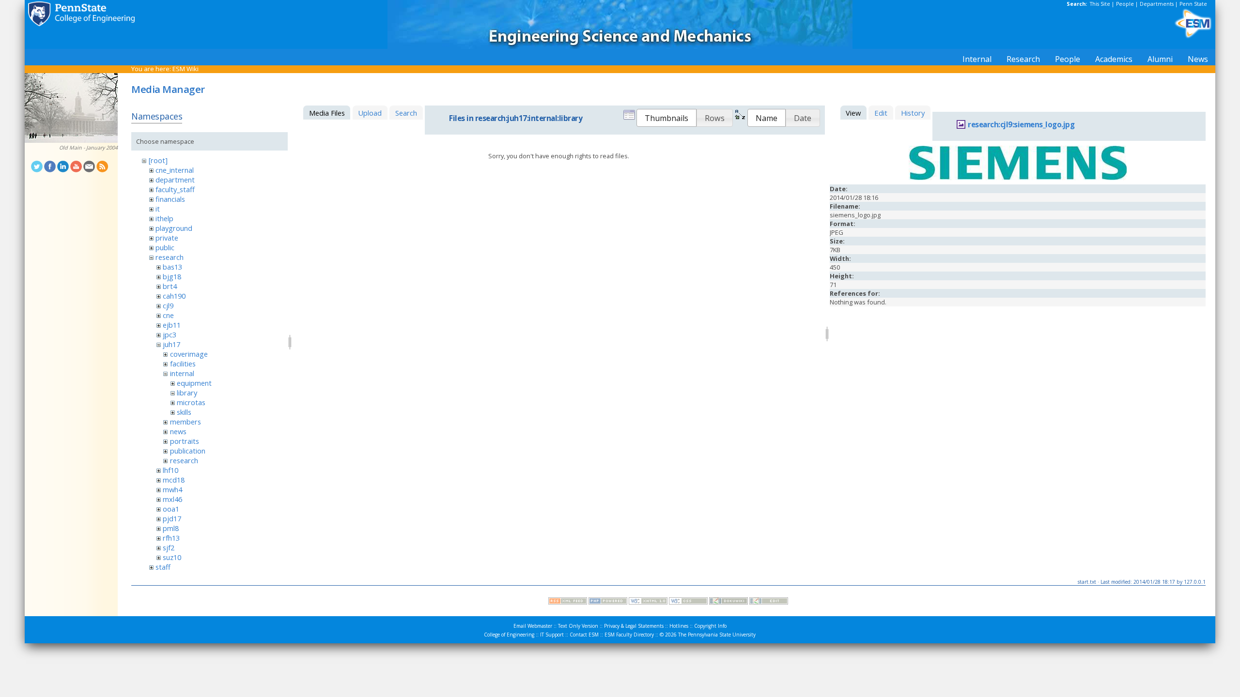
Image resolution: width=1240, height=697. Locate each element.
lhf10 (170, 470)
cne (168, 315)
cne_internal (174, 170)
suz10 (172, 557)
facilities (183, 363)
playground (173, 228)
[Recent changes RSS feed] (567, 602)
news (178, 431)
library (187, 392)
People (1125, 3)
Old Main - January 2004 (88, 147)
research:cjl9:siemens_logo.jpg (1021, 125)
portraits (184, 441)
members (185, 421)
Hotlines (678, 625)
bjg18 (172, 276)
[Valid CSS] (688, 602)
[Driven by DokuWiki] (728, 602)
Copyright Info (710, 625)
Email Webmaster (532, 625)
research (169, 257)
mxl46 (172, 499)
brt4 (170, 286)
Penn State (1193, 3)
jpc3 (169, 334)
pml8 (171, 528)
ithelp (164, 218)
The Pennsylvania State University (717, 634)
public (164, 247)
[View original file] (1018, 177)
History (913, 113)
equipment (194, 383)
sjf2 (168, 547)
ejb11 (172, 325)
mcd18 (174, 480)
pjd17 (172, 518)
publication (187, 450)
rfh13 (171, 538)
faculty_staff (175, 189)
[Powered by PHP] (608, 602)
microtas (191, 402)
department (175, 179)
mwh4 (172, 489)
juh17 (171, 344)
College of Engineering (509, 634)
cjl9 (168, 305)
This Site (1100, 3)
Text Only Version (578, 625)
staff (162, 567)
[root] (158, 160)
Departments (1157, 3)
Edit (880, 113)
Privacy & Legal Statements (634, 625)
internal (182, 373)
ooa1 (171, 509)
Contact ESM (584, 634)
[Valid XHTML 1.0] (648, 602)
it (157, 208)
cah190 (174, 296)
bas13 (172, 267)
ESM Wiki (185, 68)
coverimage (189, 354)
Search (406, 113)
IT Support (552, 634)
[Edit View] (768, 602)
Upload (370, 113)
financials (170, 199)
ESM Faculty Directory (629, 634)
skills (184, 412)
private (166, 237)
